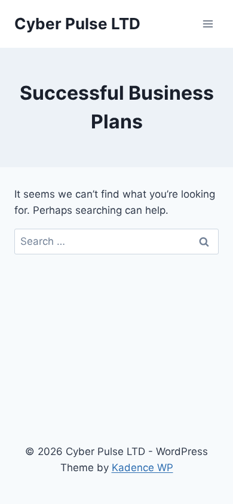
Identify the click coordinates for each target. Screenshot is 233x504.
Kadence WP (142, 468)
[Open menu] (208, 23)
